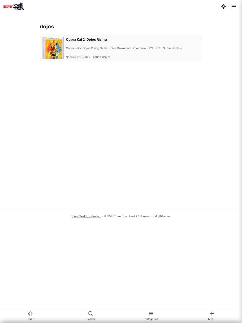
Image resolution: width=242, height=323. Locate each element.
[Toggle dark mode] (223, 6)
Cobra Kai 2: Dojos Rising (86, 39)
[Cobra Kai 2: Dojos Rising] (53, 48)
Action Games (101, 57)
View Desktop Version (86, 216)
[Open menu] (234, 6)
